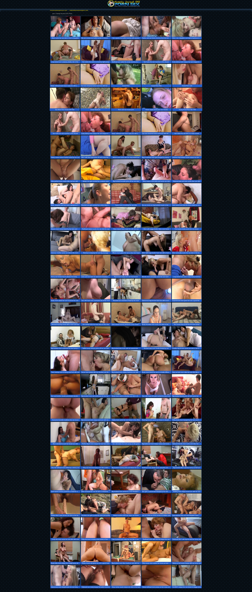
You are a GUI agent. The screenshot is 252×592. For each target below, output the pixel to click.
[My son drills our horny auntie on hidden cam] (156, 503)
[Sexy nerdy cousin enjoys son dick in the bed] (126, 575)
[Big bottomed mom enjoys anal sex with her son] (95, 408)
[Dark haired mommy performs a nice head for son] (126, 313)
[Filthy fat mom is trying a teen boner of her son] (95, 527)
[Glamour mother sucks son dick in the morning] (65, 241)
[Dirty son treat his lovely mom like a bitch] (95, 456)
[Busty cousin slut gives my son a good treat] (95, 551)
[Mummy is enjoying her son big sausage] (95, 241)
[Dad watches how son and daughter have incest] (186, 503)
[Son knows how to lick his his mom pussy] (186, 313)
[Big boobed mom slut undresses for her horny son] (95, 384)
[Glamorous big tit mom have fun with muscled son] (156, 289)
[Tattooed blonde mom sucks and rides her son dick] (186, 432)
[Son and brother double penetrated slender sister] (65, 384)
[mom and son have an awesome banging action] (95, 265)
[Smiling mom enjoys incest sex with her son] (186, 480)
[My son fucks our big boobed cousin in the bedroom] (156, 193)
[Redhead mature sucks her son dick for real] (95, 217)
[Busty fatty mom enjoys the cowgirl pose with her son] (65, 551)
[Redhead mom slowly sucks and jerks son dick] (156, 456)
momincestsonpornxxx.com (58, 10)
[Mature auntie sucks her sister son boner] (126, 503)
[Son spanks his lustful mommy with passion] (126, 26)
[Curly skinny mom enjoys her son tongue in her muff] (186, 50)
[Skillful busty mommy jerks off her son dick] (95, 336)
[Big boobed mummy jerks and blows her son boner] (126, 456)
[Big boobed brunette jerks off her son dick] (126, 169)
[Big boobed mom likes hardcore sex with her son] (126, 551)
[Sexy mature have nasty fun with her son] (126, 217)
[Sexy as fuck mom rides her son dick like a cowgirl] (186, 360)
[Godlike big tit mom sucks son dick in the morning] (186, 336)
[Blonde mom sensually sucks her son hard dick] (156, 265)
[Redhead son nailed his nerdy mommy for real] (126, 50)
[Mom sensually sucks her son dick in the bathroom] (186, 241)
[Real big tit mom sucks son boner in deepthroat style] (156, 408)
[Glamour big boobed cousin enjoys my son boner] (186, 145)
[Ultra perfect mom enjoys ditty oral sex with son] (65, 169)
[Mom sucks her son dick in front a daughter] (65, 26)
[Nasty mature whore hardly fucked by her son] (65, 145)
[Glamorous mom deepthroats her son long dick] (65, 575)
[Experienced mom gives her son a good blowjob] (186, 289)
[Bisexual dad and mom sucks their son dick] (186, 169)
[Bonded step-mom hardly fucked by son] (156, 336)
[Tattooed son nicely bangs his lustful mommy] (95, 575)
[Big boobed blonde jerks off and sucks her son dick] (186, 384)
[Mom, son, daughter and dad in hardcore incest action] (186, 26)
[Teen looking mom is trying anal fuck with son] (65, 360)
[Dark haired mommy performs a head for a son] (65, 480)
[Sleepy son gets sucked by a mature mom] (95, 169)
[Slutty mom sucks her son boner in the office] (126, 408)
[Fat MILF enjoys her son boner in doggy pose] (186, 575)
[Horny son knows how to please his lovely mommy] (65, 265)
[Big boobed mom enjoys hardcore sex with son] (126, 360)
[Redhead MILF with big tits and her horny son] (186, 527)
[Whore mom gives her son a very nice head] (126, 241)
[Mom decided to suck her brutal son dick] (65, 432)
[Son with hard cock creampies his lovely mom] (95, 289)
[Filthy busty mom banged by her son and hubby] (186, 408)
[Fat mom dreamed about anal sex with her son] (95, 74)
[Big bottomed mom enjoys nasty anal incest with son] (156, 432)
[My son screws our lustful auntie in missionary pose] (95, 26)
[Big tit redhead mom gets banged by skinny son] (156, 145)
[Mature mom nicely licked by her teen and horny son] (65, 217)
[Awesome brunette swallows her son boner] (65, 408)
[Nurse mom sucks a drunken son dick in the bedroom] (126, 384)
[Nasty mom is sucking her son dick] (126, 193)
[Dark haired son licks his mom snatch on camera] (186, 193)
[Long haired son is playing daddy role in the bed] (65, 50)
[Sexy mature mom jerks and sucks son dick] (156, 169)
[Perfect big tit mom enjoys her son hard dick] (95, 432)
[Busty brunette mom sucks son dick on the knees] (156, 313)
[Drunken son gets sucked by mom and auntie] (95, 503)
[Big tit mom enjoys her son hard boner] (126, 265)
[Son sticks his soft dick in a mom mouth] (186, 122)
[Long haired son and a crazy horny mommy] (186, 265)
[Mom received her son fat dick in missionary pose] (95, 480)
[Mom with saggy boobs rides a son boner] (156, 217)
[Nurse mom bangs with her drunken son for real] (95, 360)
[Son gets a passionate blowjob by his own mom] (156, 480)
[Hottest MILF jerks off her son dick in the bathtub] (65, 503)
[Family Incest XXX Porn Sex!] (126, 3)
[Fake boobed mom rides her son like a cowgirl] (126, 527)
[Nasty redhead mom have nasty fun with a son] (65, 74)
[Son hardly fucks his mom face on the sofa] (95, 313)
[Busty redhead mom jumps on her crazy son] (156, 575)
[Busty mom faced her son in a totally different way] (156, 360)
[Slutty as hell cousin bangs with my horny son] (186, 551)
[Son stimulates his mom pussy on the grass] (126, 432)
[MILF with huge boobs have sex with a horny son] (156, 241)
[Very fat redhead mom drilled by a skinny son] (65, 456)
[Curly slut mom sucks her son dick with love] (65, 527)
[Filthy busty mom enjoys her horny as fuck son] (156, 551)
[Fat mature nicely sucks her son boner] (186, 217)
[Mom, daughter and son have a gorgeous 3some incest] (65, 193)
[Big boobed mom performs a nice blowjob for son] (126, 480)
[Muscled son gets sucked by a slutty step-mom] (95, 193)
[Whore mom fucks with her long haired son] (126, 145)
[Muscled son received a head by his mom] (126, 289)
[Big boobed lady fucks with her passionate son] (126, 336)
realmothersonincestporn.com (78, 10)
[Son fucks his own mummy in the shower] (156, 50)
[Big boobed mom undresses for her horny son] (65, 336)
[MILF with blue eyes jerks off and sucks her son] (95, 145)
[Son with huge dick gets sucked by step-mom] (156, 384)
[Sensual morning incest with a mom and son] (65, 313)
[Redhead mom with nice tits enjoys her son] (156, 527)
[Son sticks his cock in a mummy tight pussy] (95, 50)
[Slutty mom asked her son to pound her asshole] (65, 289)
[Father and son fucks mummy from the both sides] (156, 26)
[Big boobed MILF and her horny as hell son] (186, 456)
